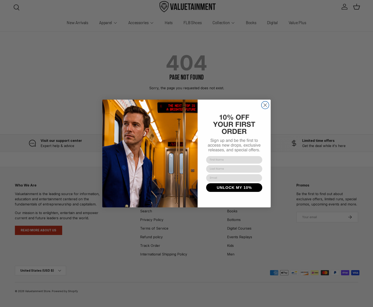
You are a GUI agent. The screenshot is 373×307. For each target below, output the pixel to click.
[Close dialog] (265, 105)
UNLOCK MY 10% (234, 187)
